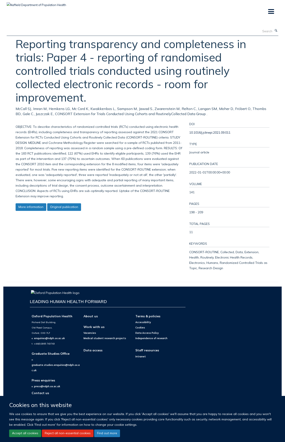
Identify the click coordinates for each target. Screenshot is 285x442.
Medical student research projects (104, 338)
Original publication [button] (64, 207)
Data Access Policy (147, 332)
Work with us (93, 327)
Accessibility (143, 322)
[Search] (275, 30)
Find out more (107, 433)
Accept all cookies (25, 433)
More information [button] (30, 207)
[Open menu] (270, 11)
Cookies (140, 327)
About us (90, 316)
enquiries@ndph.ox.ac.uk (49, 338)
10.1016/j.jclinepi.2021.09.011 (209, 132)
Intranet (140, 356)
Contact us (40, 393)
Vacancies (89, 332)
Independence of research (151, 338)
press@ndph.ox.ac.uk (47, 386)
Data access (92, 350)
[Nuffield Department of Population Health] (36, 3)
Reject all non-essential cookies (68, 433)
